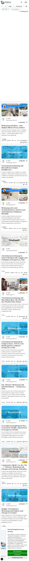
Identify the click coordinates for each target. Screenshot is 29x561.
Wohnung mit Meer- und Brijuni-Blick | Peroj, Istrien (13, 127)
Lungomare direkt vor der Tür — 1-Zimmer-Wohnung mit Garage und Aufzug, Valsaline (14, 467)
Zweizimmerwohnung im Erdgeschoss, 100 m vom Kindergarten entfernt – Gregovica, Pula (12, 345)
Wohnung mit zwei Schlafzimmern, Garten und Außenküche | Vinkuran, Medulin (13, 211)
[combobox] (11, 6)
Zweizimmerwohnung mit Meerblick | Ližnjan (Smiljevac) (12, 168)
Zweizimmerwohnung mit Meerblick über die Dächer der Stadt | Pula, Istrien (13, 300)
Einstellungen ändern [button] (17, 557)
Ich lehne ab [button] (17, 554)
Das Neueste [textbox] (15, 9)
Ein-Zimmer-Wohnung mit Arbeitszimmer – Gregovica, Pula (13, 387)
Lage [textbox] (10, 6)
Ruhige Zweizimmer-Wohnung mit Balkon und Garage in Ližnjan (12, 511)
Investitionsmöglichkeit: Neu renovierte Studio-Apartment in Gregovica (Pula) (14, 428)
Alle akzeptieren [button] (17, 551)
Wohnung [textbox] (19, 6)
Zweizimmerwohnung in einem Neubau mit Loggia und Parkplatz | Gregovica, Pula (14, 258)
